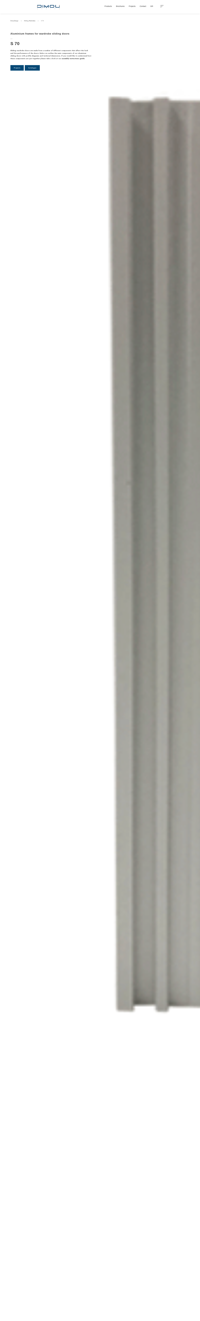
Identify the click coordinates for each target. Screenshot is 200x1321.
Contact (143, 6)
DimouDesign (14, 21)
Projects (132, 6)
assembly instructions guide (73, 58)
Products (108, 6)
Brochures (120, 6)
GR (151, 6)
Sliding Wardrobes (29, 21)
